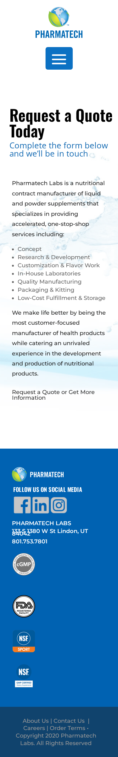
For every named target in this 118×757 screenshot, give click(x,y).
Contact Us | (71, 720)
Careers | (36, 728)
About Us (36, 720)
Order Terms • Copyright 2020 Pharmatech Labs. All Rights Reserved (56, 736)
